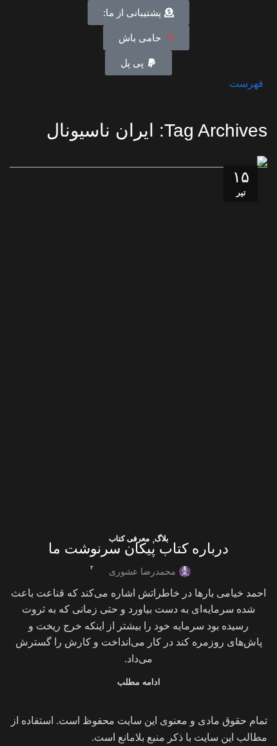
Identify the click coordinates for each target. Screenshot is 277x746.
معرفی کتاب (129, 538)
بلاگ (161, 538)
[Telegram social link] (17, 83)
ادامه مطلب (138, 682)
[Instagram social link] (61, 83)
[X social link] (76, 83)
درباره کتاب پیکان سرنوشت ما (138, 548)
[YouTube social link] (46, 83)
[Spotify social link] (31, 83)
